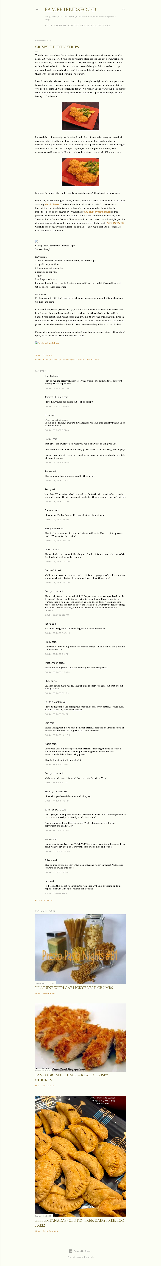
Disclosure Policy (97, 25)
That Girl (49, 376)
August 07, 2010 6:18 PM (56, 893)
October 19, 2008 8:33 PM (57, 872)
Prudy (48, 641)
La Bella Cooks (53, 702)
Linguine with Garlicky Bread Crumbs (74, 987)
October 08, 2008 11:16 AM (57, 519)
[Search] (124, 9)
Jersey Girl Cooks (54, 397)
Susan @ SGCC (53, 809)
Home (48, 25)
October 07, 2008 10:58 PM (57, 388)
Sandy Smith (52, 528)
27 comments (49, 1086)
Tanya (48, 623)
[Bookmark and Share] (47, 343)
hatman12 (89, 1257)
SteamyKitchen (53, 791)
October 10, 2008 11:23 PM (57, 830)
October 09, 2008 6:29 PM (57, 693)
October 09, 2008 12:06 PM (57, 672)
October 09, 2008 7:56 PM (57, 714)
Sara (47, 723)
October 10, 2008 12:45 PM (57, 764)
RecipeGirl (50, 570)
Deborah (49, 510)
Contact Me (76, 25)
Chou (47, 681)
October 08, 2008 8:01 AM (57, 430)
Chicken (45, 359)
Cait (47, 881)
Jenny (48, 489)
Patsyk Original (69, 359)
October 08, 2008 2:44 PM (57, 561)
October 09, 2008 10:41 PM (57, 735)
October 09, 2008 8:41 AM (57, 654)
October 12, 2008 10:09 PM (57, 851)
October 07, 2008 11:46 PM (57, 406)
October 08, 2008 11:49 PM (57, 582)
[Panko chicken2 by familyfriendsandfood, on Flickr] (80, 185)
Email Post (48, 355)
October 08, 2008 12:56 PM (57, 540)
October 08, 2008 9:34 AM (57, 462)
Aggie (48, 744)
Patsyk (48, 439)
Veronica (49, 549)
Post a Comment (44, 900)
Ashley (48, 860)
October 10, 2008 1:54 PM (56, 782)
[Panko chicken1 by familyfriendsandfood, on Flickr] (80, 129)
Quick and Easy (92, 359)
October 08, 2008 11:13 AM (57, 501)
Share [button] (37, 355)
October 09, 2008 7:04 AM (57, 633)
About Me (60, 25)
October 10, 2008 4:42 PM (57, 801)
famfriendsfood (70, 9)
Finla (47, 415)
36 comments (49, 993)
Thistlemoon (51, 662)
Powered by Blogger (83, 1251)
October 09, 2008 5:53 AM (57, 615)
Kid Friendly (55, 359)
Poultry (80, 359)
